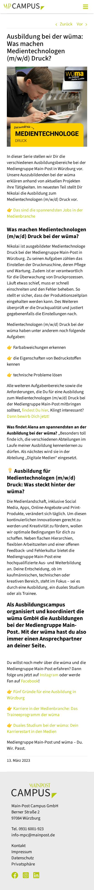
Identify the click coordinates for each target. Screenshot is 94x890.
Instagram (49, 675)
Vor (80, 24)
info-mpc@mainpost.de (33, 835)
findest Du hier (35, 410)
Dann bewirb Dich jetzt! (28, 416)
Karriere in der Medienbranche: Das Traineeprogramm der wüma (42, 712)
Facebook (29, 681)
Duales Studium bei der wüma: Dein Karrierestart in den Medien (42, 728)
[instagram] (26, 875)
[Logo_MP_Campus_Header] (24, 5)
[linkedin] (36, 875)
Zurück (66, 24)
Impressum (21, 852)
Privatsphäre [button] (23, 864)
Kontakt (18, 846)
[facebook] (14, 875)
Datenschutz (22, 858)
